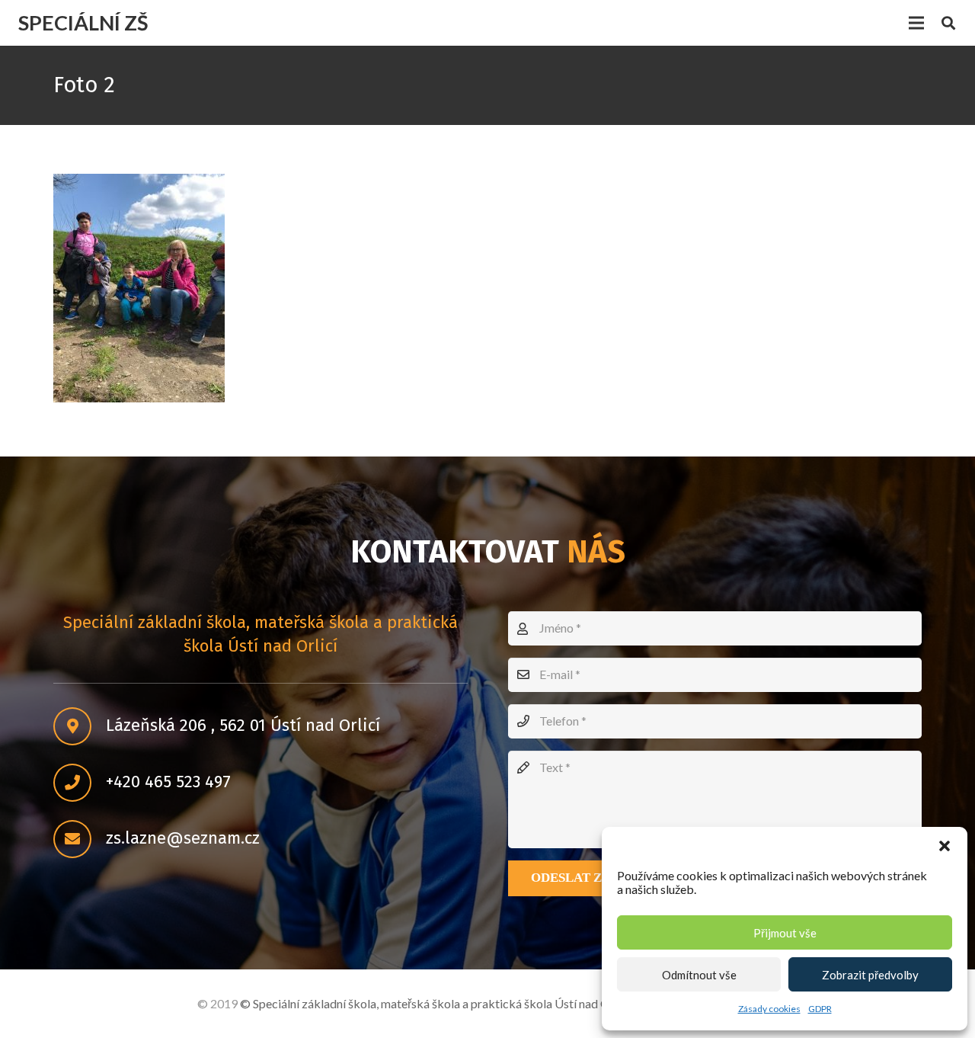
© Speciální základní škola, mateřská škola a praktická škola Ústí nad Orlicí (435, 1003)
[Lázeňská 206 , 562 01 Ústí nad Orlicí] (79, 726)
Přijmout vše (785, 933)
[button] (944, 846)
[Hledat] (948, 23)
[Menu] (916, 23)
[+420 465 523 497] (79, 783)
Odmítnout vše (699, 975)
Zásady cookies (769, 1008)
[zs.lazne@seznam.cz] (79, 839)
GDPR (820, 1008)
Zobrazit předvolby (870, 975)
